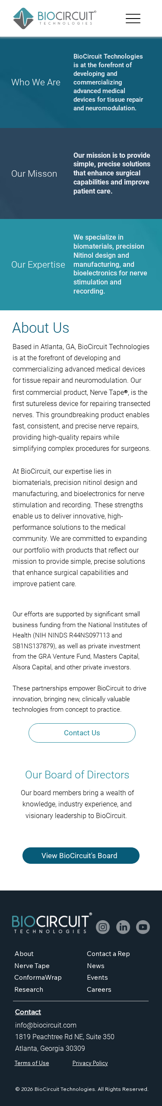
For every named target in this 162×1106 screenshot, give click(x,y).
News (96, 965)
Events (97, 977)
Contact (28, 1011)
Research (28, 989)
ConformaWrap (38, 977)
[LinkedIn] (123, 927)
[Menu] (133, 18)
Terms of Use (32, 1062)
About (24, 953)
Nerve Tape (32, 965)
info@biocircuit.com (45, 1025)
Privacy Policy (90, 1062)
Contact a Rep (108, 953)
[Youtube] (143, 927)
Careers (99, 989)
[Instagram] (103, 927)
